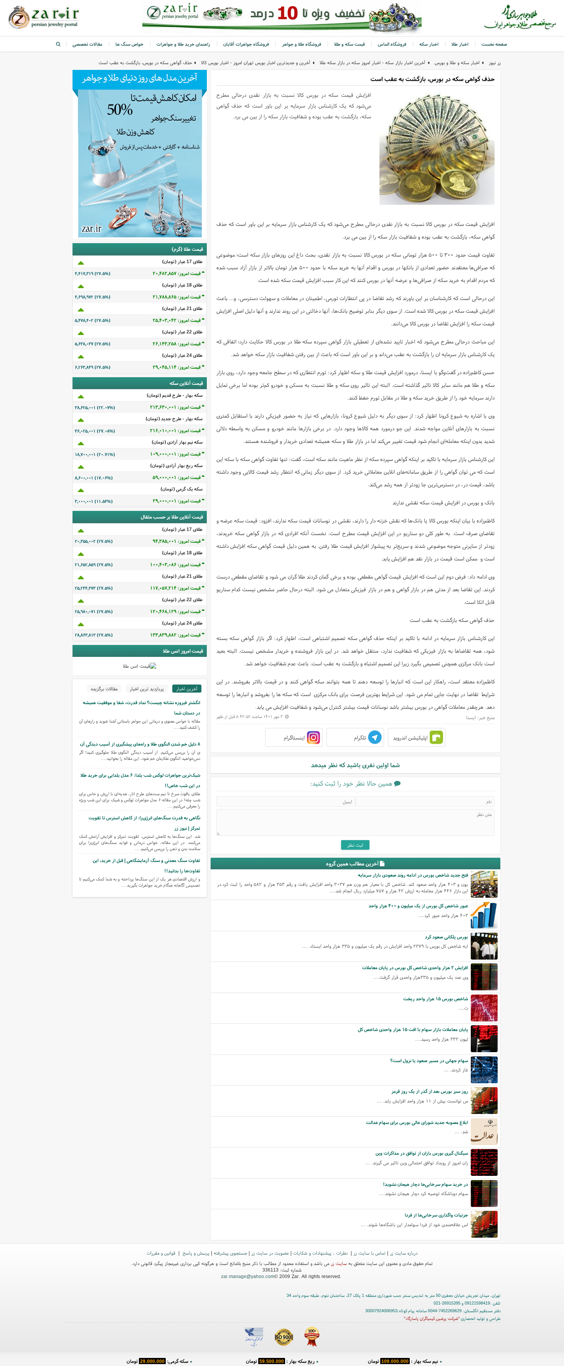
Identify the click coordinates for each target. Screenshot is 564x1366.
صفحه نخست (494, 44)
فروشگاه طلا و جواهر (301, 44)
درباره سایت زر (403, 1253)
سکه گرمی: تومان (157, 1360)
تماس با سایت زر (369, 1253)
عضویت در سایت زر (270, 1253)
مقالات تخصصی (87, 44)
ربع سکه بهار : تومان (280, 1360)
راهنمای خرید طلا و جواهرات (183, 44)
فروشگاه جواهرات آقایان (246, 44)
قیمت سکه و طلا (349, 44)
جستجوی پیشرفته (230, 1253)
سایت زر (339, 1263)
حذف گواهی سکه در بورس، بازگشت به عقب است (145, 62)
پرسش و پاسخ (195, 1253)
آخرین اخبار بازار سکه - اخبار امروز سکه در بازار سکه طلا (372, 62)
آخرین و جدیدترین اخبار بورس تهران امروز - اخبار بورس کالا (255, 62)
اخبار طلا (460, 44)
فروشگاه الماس (392, 44)
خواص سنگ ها (129, 44)
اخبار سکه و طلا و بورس (457, 62)
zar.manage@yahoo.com (247, 1276)
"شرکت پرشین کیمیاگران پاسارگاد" (432, 1318)
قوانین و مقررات (162, 1253)
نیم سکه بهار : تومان (403, 1360)
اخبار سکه (429, 44)
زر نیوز (495, 62)
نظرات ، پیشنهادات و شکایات (321, 1253)
